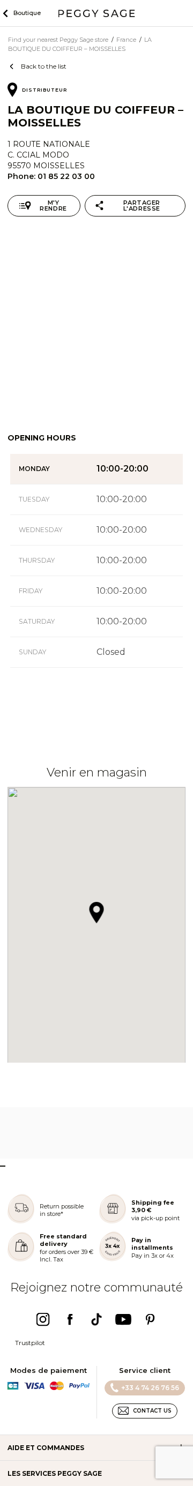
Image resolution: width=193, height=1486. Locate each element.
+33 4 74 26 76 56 (150, 1388)
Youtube (123, 1319)
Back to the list (43, 66)
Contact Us (152, 1410)
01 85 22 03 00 (66, 176)
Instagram (43, 1319)
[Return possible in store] (21, 1221)
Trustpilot (30, 1343)
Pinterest (150, 1319)
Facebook (70, 1319)
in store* (51, 1214)
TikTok (96, 1319)
